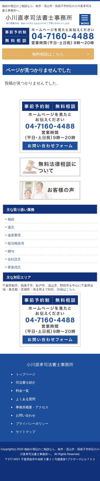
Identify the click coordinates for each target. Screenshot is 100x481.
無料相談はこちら (48, 54)
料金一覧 (22, 390)
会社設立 (14, 259)
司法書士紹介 (25, 382)
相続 (11, 219)
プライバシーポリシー (32, 423)
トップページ (25, 374)
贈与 (11, 251)
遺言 (11, 227)
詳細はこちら (66, 289)
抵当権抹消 (16, 243)
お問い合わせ (25, 415)
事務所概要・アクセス (32, 407)
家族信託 (14, 267)
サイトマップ (25, 431)
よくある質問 (25, 398)
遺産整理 (14, 235)
